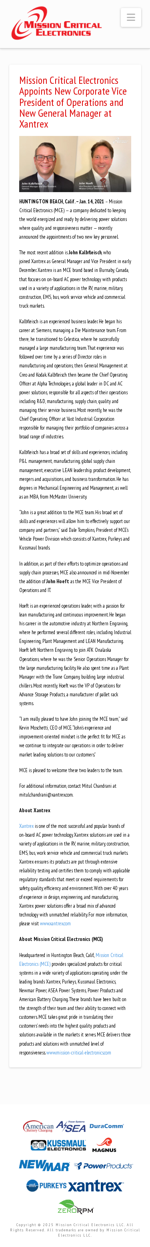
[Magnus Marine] (104, 1147)
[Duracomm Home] (108, 1128)
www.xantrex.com (55, 923)
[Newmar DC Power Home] (45, 1168)
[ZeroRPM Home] (75, 1209)
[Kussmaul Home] (59, 1147)
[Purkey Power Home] (47, 1187)
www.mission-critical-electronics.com (78, 1052)
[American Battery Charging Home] (39, 1128)
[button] (131, 17)
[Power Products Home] (104, 1168)
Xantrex (26, 826)
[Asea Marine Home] (71, 1128)
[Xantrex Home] (96, 1187)
